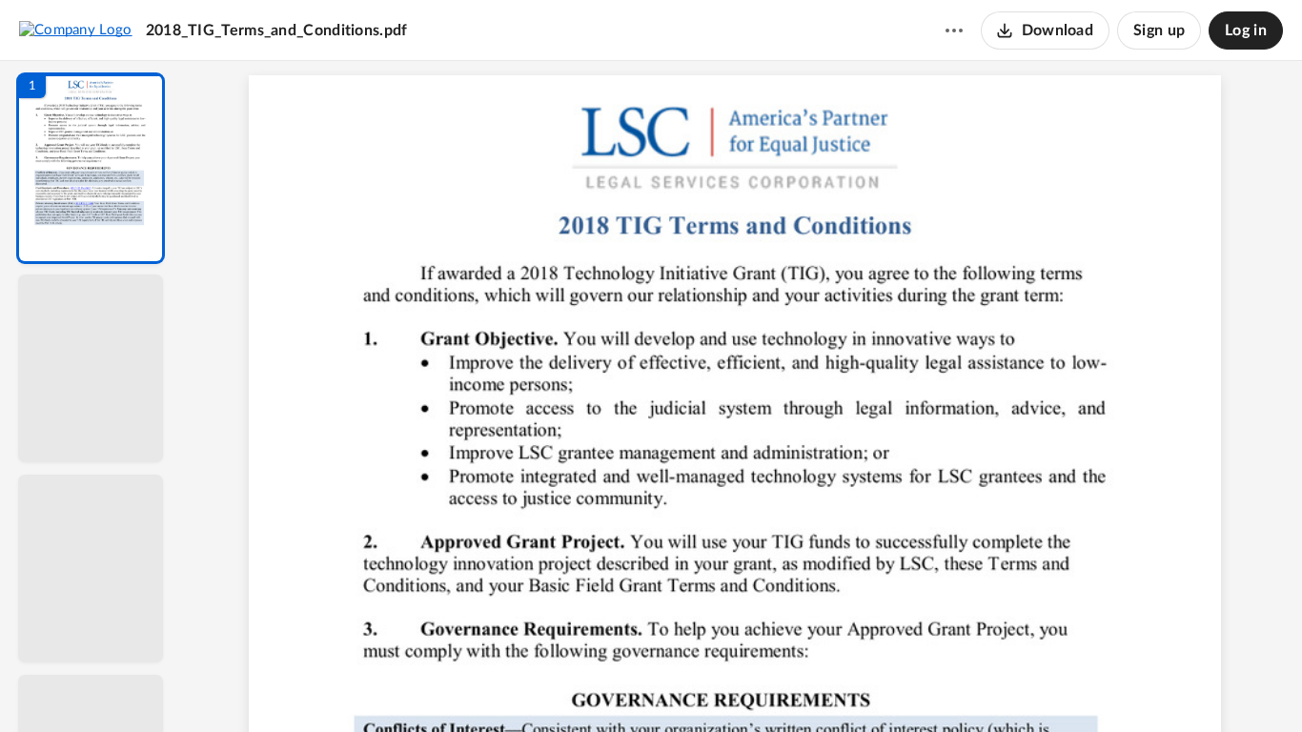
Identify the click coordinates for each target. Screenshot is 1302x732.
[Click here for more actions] (954, 30)
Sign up (1159, 30)
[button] (90, 168)
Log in (1246, 30)
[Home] (75, 29)
